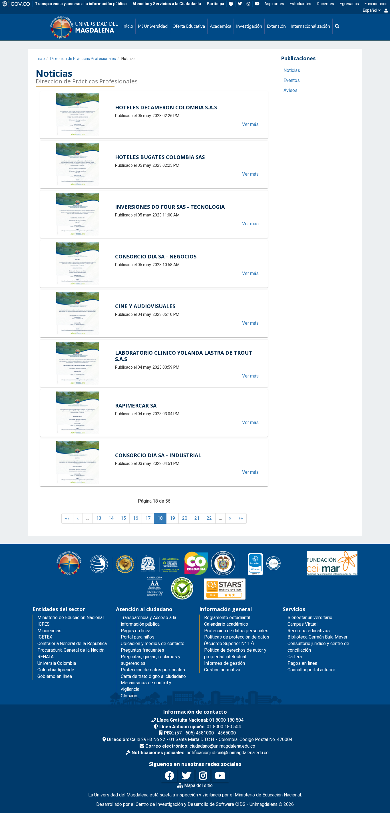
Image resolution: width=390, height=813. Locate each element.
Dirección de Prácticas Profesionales (83, 58)
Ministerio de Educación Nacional (70, 617)
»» (240, 518)
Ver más (250, 124)
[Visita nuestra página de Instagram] (203, 776)
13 (98, 518)
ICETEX (44, 637)
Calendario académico (226, 624)
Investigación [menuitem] (249, 26)
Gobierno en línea (54, 676)
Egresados (349, 3)
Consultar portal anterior (311, 670)
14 (111, 518)
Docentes (325, 3)
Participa (215, 3)
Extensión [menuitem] (276, 26)
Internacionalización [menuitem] (310, 26)
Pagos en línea (302, 663)
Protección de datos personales (236, 630)
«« (67, 518)
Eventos (292, 80)
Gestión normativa (222, 670)
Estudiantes (300, 3)
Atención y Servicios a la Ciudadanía (166, 3)
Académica (220, 26)
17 (147, 518)
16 (135, 518)
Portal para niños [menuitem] (137, 637)
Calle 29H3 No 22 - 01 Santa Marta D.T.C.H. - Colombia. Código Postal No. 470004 (199, 739)
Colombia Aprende (55, 670)
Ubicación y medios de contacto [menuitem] (152, 643)
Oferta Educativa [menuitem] (188, 26)
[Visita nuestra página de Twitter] (186, 776)
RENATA (45, 656)
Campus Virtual (302, 624)
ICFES (43, 624)
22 (209, 518)
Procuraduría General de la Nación (70, 650)
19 (172, 518)
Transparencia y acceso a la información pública (81, 3)
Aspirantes (274, 3)
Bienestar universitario (310, 617)
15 (123, 518)
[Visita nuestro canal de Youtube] (220, 776)
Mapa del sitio (198, 785)
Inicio (40, 58)
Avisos (290, 90)
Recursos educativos (309, 630)
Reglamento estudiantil (227, 617)
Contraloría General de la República (72, 643)
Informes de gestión (224, 663)
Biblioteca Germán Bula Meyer (317, 637)
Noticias (292, 70)
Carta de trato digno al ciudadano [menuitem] (153, 676)
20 (184, 518)
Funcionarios (376, 3)
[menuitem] (337, 26)
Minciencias (49, 630)
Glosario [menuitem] (129, 695)
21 (197, 518)
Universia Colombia (56, 663)
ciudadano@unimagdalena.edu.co (200, 746)
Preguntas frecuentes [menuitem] (142, 650)
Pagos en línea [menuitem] (135, 630)
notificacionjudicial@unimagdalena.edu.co (200, 752)
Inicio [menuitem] (127, 26)
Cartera (295, 656)
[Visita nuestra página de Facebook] (169, 776)
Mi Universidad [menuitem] (153, 26)
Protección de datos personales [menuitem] (153, 670)
